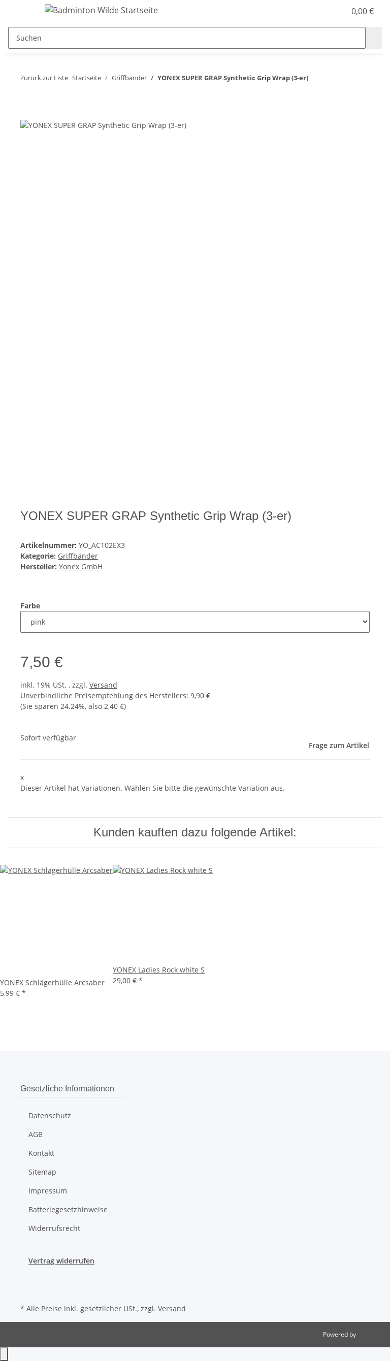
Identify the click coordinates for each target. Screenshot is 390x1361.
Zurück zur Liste (44, 77)
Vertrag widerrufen (61, 1261)
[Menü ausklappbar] (21, 11)
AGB (35, 1134)
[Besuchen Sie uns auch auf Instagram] (28, 1289)
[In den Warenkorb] (28, 113)
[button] (317, 11)
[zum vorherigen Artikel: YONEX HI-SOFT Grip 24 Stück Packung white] (316, 80)
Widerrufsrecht (54, 1228)
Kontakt (41, 1153)
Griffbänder (78, 556)
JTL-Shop (370, 1334)
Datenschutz (49, 1115)
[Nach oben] (4, 1354)
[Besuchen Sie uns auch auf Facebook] (28, 1277)
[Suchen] (374, 38)
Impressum (47, 1190)
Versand (103, 685)
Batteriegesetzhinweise (68, 1209)
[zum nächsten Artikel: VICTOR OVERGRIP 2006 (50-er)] (335, 80)
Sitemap (42, 1172)
